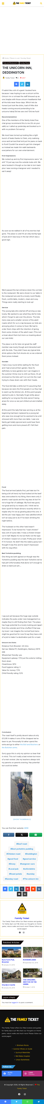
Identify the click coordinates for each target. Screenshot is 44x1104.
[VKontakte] (39, 889)
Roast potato (16, 874)
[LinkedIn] (27, 84)
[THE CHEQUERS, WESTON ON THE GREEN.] (32, 973)
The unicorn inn (31, 879)
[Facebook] (16, 84)
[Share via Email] (19, 894)
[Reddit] (33, 889)
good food (13, 859)
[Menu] (3, 4)
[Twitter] (22, 84)
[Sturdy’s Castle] (11, 975)
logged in (15, 1002)
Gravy (12, 864)
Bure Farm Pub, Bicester (8, 961)
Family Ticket (10, 78)
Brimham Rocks (23, 1045)
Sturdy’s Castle (8, 985)
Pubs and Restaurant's (10, 63)
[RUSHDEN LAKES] (32, 952)
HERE (26, 828)
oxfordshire (29, 869)
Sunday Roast (26, 58)
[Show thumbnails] (22, 819)
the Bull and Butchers (29, 744)
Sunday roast (12, 879)
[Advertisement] (22, 30)
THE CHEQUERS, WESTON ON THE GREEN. (29, 982)
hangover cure (28, 864)
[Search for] (41, 4)
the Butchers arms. (10, 747)
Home (6, 58)
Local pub (14, 869)
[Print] (25, 894)
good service (30, 859)
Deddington (31, 854)
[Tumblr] (22, 889)
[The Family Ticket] (22, 3)
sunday (31, 874)
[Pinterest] (27, 889)
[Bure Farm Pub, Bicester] (11, 952)
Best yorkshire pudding (22, 849)
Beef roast (22, 844)
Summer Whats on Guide (22, 1049)
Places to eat (14, 58)
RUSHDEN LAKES (29, 960)
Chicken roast (14, 854)
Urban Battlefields (22, 1060)
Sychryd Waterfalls (23, 1052)
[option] (21, 794)
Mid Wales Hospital (23, 1056)
